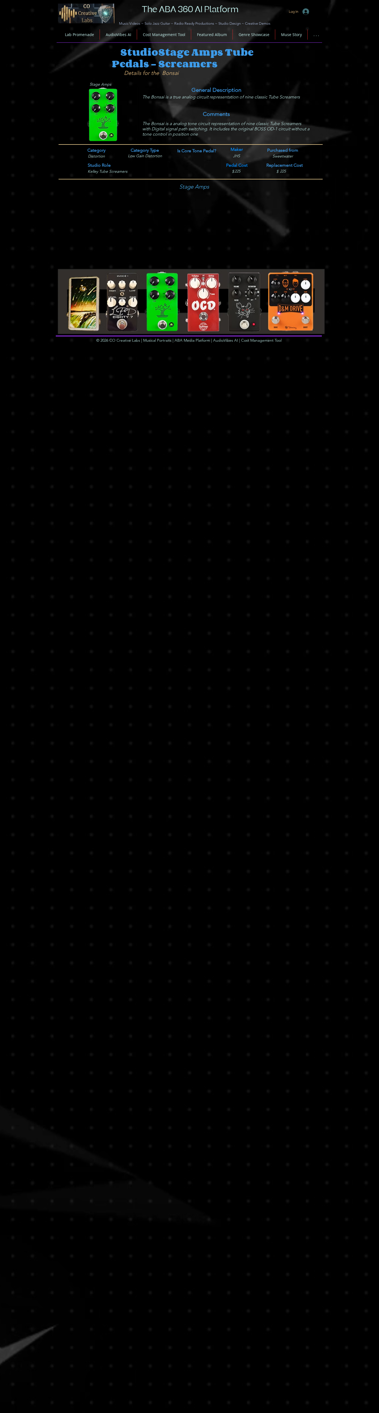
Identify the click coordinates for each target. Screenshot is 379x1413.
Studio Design (229, 23)
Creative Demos (258, 23)
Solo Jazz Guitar (157, 23)
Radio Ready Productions (194, 23)
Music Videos (129, 23)
